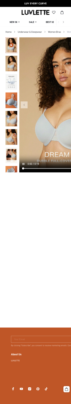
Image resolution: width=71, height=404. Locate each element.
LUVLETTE (15, 360)
